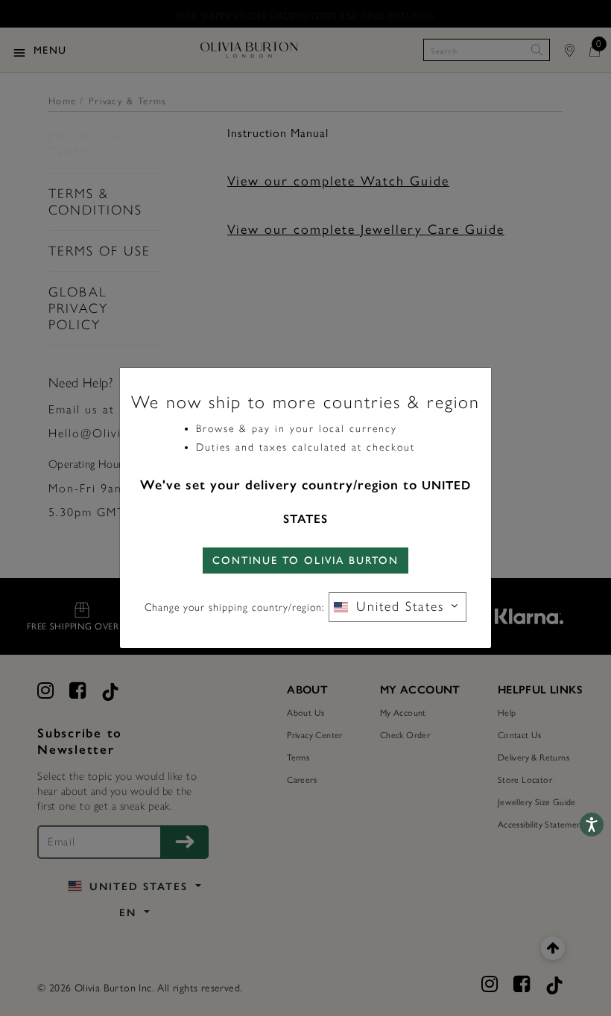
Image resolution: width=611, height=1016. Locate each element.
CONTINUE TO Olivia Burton (305, 560)
